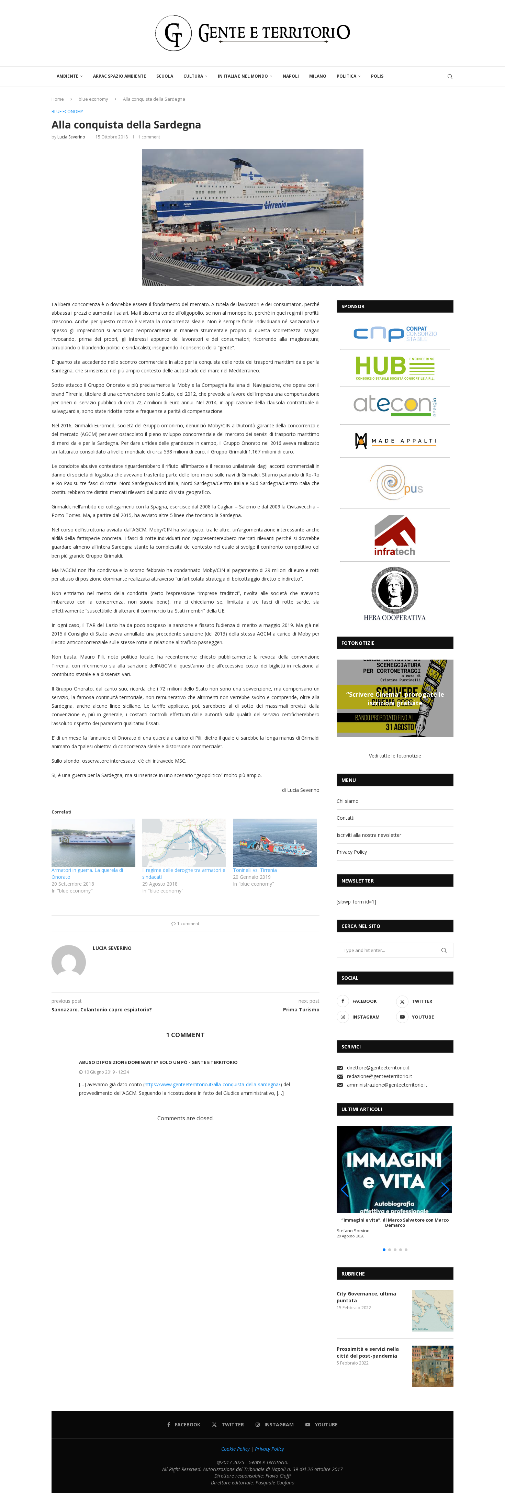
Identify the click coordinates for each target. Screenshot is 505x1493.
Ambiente (67, 76)
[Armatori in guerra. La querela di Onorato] (93, 842)
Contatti (346, 818)
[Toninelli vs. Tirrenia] (275, 842)
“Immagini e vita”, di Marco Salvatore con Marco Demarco (395, 1222)
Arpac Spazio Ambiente (119, 76)
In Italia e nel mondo (243, 76)
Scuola (164, 76)
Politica (346, 76)
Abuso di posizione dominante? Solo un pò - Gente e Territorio (158, 1062)
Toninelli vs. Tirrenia (255, 870)
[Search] (450, 77)
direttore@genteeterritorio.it (378, 1067)
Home (58, 99)
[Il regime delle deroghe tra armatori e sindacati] (184, 842)
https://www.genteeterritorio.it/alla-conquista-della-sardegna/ (212, 1084)
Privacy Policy (352, 852)
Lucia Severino (71, 137)
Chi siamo (348, 801)
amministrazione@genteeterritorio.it (387, 1084)
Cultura (193, 76)
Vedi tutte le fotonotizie (395, 755)
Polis (377, 76)
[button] (343, 698)
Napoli (291, 76)
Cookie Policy (235, 1449)
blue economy (93, 99)
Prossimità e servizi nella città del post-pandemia (368, 1352)
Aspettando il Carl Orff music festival (405, 698)
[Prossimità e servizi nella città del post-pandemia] (432, 1366)
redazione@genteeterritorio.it (379, 1076)
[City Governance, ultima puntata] (432, 1311)
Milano (317, 76)
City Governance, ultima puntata (366, 1297)
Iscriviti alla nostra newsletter (369, 835)
